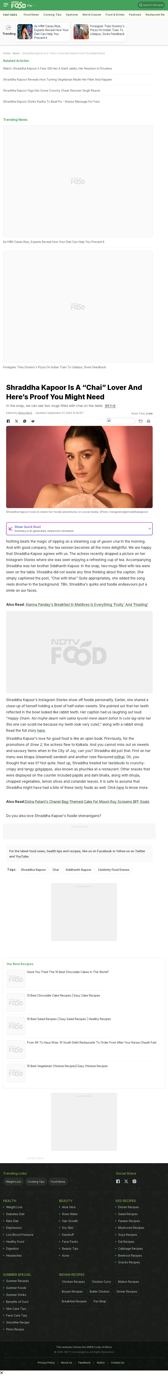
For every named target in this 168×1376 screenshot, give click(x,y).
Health (9, 1201)
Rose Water (70, 1214)
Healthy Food (15, 1241)
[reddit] (33, 421)
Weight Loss (13, 1181)
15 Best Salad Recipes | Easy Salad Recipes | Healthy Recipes (69, 1019)
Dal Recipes (126, 1241)
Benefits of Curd (17, 1301)
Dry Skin (67, 1227)
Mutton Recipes (128, 1281)
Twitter (140, 851)
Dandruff (68, 1234)
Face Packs (70, 1241)
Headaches (14, 1255)
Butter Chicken (100, 1291)
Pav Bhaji (100, 1301)
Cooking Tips (36, 1181)
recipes (75, 851)
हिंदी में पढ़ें (110, 405)
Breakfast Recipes (74, 1301)
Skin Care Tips (16, 1308)
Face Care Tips (16, 1315)
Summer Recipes (17, 1281)
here (120, 788)
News (16, 53)
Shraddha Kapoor (33, 869)
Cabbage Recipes (130, 1248)
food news (37, 851)
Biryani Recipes (72, 1291)
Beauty (66, 1201)
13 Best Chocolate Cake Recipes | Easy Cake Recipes (63, 995)
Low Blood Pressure (19, 1234)
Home (6, 53)
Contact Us (117, 1362)
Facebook (104, 851)
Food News (31, 14)
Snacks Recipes (129, 1262)
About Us (66, 1362)
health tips (54, 851)
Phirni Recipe (15, 1329)
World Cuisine (92, 14)
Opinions (72, 14)
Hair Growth (70, 1221)
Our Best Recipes (20, 964)
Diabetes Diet (15, 1214)
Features (10, 14)
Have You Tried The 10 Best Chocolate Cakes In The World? (68, 972)
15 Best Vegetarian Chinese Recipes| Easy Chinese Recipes (67, 1066)
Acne (65, 1255)
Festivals (135, 14)
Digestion (12, 1248)
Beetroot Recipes (130, 1255)
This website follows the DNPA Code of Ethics (84, 1347)
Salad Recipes (128, 1214)
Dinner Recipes (128, 1207)
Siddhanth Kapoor (78, 869)
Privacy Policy (46, 1362)
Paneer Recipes (129, 1221)
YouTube (22, 856)
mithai (119, 757)
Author (101, 1362)
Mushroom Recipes (131, 1227)
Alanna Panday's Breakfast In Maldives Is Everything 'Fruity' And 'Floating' (87, 605)
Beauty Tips (70, 1248)
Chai (55, 869)
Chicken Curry (101, 1281)
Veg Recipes (125, 1201)
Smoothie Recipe (17, 1322)
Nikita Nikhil (25, 412)
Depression (14, 1227)
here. (41, 730)
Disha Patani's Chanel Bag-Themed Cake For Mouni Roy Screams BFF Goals (87, 802)
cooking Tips (52, 14)
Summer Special (17, 1275)
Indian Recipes (71, 1275)
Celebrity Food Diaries (113, 869)
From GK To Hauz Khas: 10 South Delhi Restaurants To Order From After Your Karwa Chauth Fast (91, 1042)
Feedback (84, 1362)
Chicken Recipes (73, 1281)
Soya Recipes (127, 1234)
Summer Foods (16, 1288)
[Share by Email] (140, 421)
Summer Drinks (16, 1294)
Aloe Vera (68, 1207)
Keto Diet (12, 1221)
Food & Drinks (115, 14)
